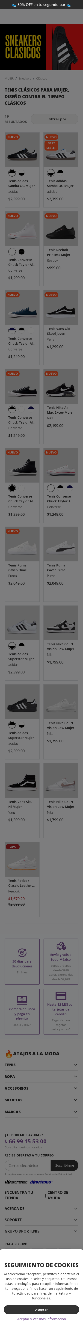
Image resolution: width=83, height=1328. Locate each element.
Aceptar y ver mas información (41, 1318)
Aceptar (41, 1309)
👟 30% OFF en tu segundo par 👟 (41, 4)
